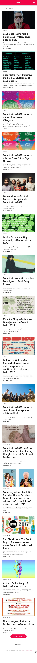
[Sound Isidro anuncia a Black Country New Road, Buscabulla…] (18, 20)
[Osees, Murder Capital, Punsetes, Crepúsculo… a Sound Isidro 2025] (18, 182)
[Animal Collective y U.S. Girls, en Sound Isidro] (18, 569)
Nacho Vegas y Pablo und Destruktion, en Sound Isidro (18, 623)
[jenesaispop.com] (18, 2)
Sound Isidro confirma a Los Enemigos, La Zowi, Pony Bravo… (18, 281)
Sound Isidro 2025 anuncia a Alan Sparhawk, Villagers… (17, 117)
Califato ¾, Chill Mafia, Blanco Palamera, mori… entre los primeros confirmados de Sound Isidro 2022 (16, 366)
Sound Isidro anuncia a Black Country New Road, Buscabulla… (17, 36)
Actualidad (6, 445)
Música (5, 30)
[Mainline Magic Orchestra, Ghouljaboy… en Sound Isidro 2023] (18, 305)
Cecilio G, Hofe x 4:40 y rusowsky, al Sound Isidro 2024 (17, 240)
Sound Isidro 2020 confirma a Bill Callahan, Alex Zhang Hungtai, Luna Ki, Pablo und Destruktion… (18, 453)
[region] (18, 658)
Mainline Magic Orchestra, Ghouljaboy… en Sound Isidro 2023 (17, 322)
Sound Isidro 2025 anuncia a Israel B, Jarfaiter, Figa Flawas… (17, 158)
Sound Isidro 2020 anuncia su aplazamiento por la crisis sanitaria (17, 410)
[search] (34, 3)
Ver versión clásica (27, 650)
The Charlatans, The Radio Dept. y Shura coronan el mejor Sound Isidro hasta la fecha (18, 544)
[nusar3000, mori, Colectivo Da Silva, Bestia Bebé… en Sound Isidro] (18, 61)
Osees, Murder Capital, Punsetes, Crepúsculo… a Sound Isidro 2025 (16, 199)
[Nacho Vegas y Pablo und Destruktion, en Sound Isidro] (18, 607)
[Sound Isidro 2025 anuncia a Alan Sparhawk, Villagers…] (18, 100)
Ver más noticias (18, 636)
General (5, 618)
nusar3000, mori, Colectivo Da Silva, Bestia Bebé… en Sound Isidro (17, 78)
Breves (5, 71)
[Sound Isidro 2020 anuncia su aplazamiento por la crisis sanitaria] (18, 393)
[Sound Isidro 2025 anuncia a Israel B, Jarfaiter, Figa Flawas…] (18, 141)
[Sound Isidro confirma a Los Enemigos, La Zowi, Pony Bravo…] (18, 264)
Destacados (6, 489)
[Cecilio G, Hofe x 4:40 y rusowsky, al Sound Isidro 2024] (18, 223)
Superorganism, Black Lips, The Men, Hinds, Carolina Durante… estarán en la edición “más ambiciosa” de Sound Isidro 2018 (18, 498)
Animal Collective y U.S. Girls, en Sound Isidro (15, 585)
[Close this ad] (35, 653)
